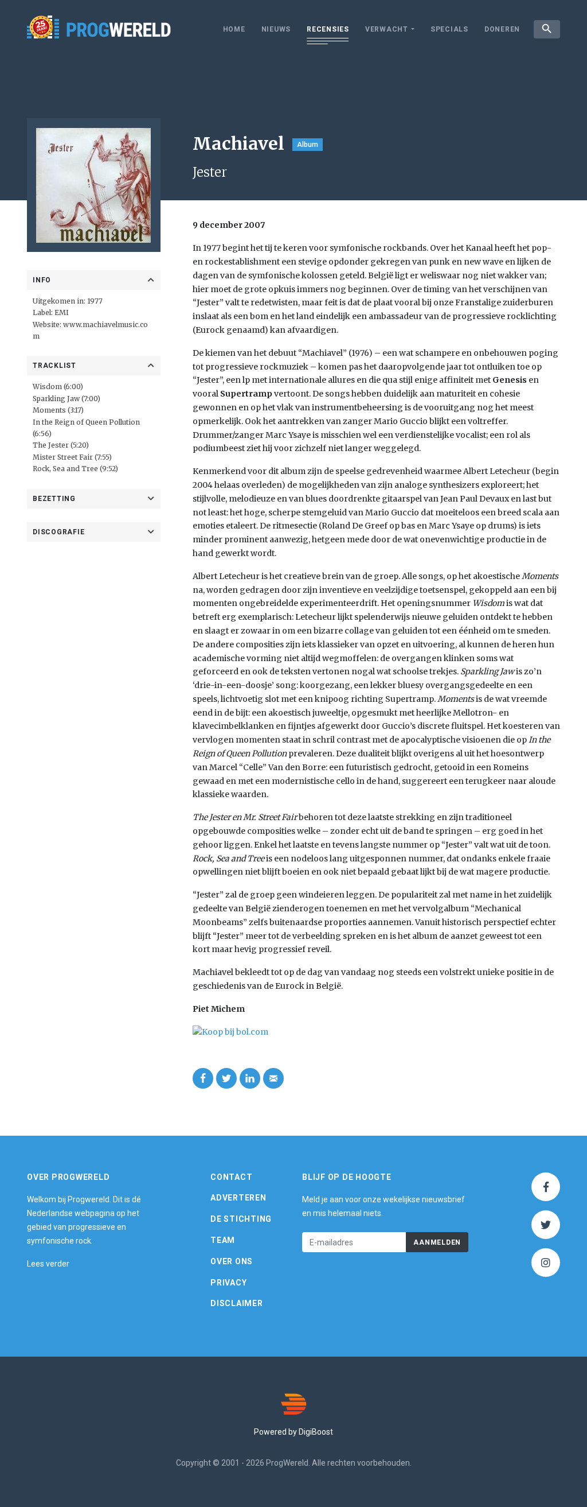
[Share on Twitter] (226, 1078)
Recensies (328, 29)
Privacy (228, 1282)
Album (307, 145)
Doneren (502, 29)
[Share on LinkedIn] (250, 1078)
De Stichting (241, 1219)
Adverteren (238, 1197)
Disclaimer (236, 1303)
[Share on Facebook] (203, 1078)
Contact (231, 1177)
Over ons (231, 1261)
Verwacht (386, 29)
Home (234, 29)
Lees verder (48, 1263)
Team (222, 1240)
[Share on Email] (273, 1078)
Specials (449, 29)
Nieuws (276, 29)
